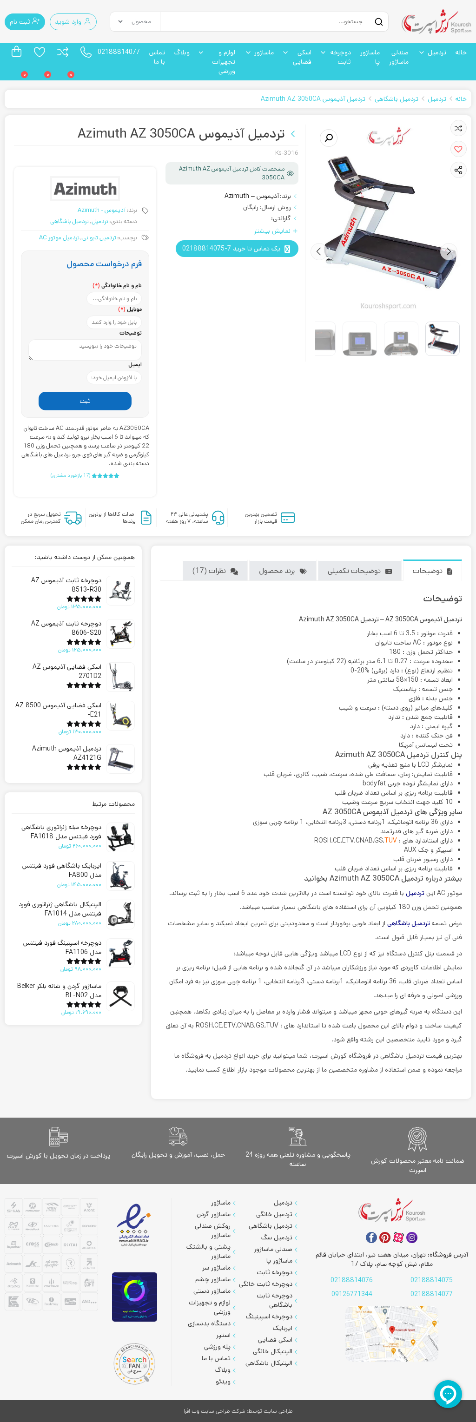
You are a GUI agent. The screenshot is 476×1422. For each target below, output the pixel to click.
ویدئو (223, 1381)
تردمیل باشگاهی (396, 99)
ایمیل (135, 365)
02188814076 (352, 1280)
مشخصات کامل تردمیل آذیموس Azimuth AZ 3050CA (231, 173)
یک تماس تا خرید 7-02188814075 (231, 248)
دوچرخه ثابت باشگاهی (274, 1300)
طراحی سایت (278, 1411)
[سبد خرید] (16, 52)
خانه (461, 52)
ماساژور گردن (214, 1214)
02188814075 (431, 1280)
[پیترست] (384, 1237)
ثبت (85, 401)
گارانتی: (281, 218)
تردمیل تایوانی (99, 237)
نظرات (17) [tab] (209, 571)
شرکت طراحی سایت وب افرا (214, 1411)
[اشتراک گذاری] (458, 170)
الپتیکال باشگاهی (268, 1363)
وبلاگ (182, 52)
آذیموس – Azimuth (252, 196)
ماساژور (264, 52)
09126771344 (351, 1294)
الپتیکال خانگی (272, 1351)
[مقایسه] (62, 52)
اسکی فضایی (302, 57)
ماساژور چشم (213, 1279)
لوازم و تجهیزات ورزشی (223, 62)
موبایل (130, 309)
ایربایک (282, 1328)
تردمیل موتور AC (59, 237)
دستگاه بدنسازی (209, 1323)
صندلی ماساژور (399, 57)
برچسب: (127, 237)
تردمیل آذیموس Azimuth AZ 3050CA (313, 99)
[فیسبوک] (371, 1237)
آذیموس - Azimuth (102, 210)
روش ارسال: (275, 207)
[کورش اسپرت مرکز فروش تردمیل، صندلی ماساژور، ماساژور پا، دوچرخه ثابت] (436, 21)
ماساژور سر (216, 1267)
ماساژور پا (370, 57)
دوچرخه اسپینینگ (269, 1316)
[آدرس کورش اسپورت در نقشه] (391, 1334)
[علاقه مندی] (39, 52)
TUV (390, 840)
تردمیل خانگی (274, 1214)
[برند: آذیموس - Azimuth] (85, 188)
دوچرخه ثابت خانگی (265, 1284)
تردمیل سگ (276, 1237)
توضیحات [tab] (428, 571)
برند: (285, 196)
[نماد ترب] (134, 1297)
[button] (458, 149)
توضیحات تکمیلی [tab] (354, 571)
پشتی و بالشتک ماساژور (208, 1251)
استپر (223, 1335)
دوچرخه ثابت (341, 57)
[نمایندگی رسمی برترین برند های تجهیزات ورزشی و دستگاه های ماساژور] (51, 1255)
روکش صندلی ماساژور (213, 1230)
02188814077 (119, 52)
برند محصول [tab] (277, 571)
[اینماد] (134, 1225)
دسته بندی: (123, 221)
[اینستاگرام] (411, 1237)
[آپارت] (398, 1237)
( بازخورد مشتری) (70, 475)
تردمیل (437, 52)
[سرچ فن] (134, 1364)
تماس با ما (157, 57)
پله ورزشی (217, 1346)
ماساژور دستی (212, 1291)
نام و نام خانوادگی (117, 286)
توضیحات (130, 333)
